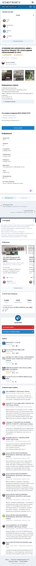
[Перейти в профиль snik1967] (3, 438)
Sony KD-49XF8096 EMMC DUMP (15, 350)
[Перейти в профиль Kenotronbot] (4, 25)
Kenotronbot (10, 25)
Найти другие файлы (11, 64)
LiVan (8, 20)
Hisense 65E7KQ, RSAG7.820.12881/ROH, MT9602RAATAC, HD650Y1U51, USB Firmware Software (18, 454)
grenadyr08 (12, 393)
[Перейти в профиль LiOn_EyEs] (4, 36)
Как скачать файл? (8, 327)
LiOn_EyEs (9, 36)
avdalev (12, 62)
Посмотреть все (18, 288)
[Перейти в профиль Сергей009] (3, 423)
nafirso (11, 351)
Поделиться (9, 198)
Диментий (12, 371)
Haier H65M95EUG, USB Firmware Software (17, 391)
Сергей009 (12, 425)
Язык (7, 559)
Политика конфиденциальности (20, 559)
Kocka (11, 520)
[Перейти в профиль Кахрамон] (3, 526)
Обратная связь (13, 561)
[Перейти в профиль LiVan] (4, 20)
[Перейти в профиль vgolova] (4, 31)
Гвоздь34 (11, 406)
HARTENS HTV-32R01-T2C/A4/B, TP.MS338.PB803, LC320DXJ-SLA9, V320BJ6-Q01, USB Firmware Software (20, 358)
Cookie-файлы (23, 561)
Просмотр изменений (9, 115)
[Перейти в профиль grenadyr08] (3, 392)
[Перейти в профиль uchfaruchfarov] (3, 543)
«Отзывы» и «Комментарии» (11, 331)
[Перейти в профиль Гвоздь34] (3, 404)
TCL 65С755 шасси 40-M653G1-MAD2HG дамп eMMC (12, 259)
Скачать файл (18, 128)
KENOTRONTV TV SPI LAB (13, 342)
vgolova (9, 30)
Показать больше (18, 41)
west (10, 362)
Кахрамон (12, 528)
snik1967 (11, 441)
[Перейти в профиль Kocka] (3, 515)
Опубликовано (23, 393)
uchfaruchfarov (13, 545)
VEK (4, 263)
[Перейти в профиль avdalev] (3, 62)
